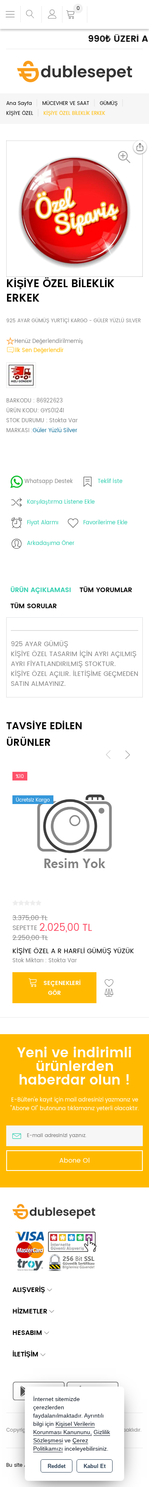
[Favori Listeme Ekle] (109, 983)
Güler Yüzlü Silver (55, 430)
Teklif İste (110, 481)
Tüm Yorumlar (105, 590)
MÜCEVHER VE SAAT (65, 103)
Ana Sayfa (19, 103)
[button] (126, 157)
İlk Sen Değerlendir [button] (39, 350)
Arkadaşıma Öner (50, 543)
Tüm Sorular (33, 606)
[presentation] (108, 754)
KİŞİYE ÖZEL (19, 113)
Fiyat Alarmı (42, 523)
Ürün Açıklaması (40, 590)
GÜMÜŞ (109, 103)
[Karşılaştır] (109, 993)
